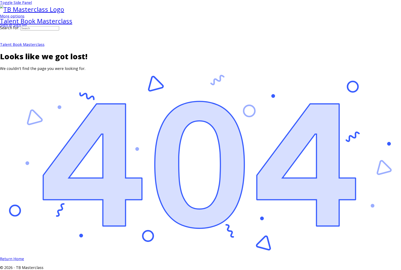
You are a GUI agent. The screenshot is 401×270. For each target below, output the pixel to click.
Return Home (12, 258)
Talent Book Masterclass (36, 21)
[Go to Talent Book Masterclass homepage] (32, 9)
